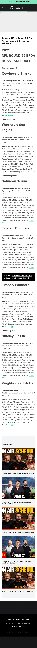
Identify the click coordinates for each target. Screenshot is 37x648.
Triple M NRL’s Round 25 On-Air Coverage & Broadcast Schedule (16, 503)
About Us (11, 619)
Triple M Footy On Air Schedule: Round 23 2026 (18, 532)
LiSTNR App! (9, 115)
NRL (3, 35)
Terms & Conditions (22, 619)
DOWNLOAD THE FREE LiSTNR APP (18, 2)
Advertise (22, 626)
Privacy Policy (10, 623)
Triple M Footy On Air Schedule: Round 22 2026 (18, 592)
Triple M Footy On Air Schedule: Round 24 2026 (18, 473)
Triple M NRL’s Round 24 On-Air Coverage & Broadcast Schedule (16, 562)
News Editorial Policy (24, 623)
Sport (9, 35)
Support (14, 626)
